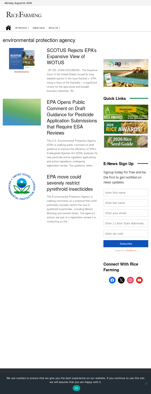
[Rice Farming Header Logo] (23, 15)
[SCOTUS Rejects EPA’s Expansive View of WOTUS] (22, 60)
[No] (146, 384)
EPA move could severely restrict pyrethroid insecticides (70, 182)
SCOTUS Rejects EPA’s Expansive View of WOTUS (72, 56)
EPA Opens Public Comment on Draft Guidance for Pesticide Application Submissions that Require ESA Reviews (72, 117)
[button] (139, 28)
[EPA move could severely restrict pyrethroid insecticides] (22, 186)
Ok (76, 388)
